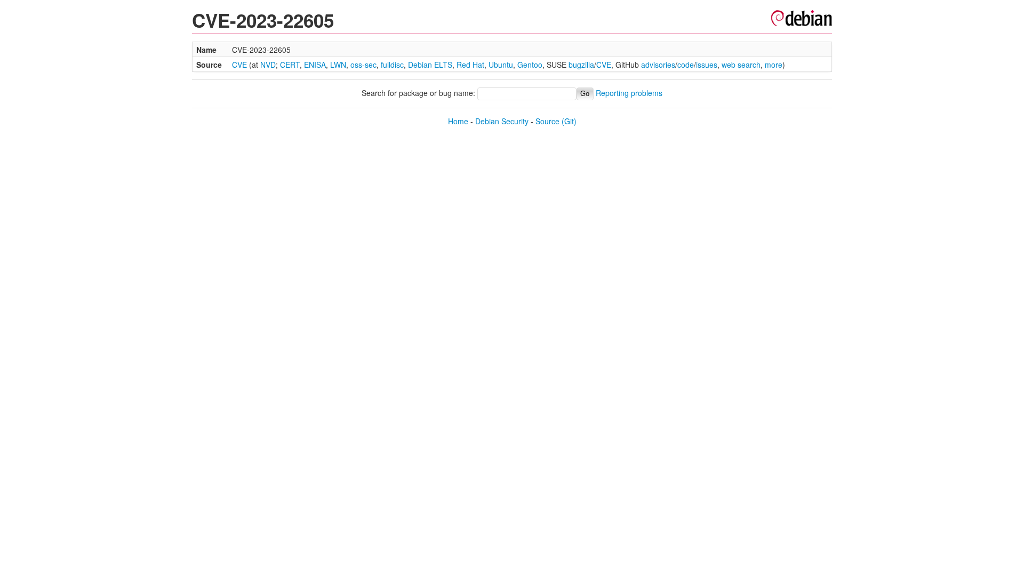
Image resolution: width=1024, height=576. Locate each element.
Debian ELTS (430, 64)
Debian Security (502, 121)
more (773, 64)
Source (547, 121)
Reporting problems (629, 92)
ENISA (315, 64)
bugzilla (581, 64)
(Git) (569, 121)
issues (706, 64)
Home (458, 121)
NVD (268, 64)
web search (741, 64)
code (685, 64)
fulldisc (392, 64)
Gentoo (529, 64)
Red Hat (470, 64)
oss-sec (363, 64)
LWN (338, 64)
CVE (239, 64)
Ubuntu (501, 64)
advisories (658, 64)
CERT (290, 64)
